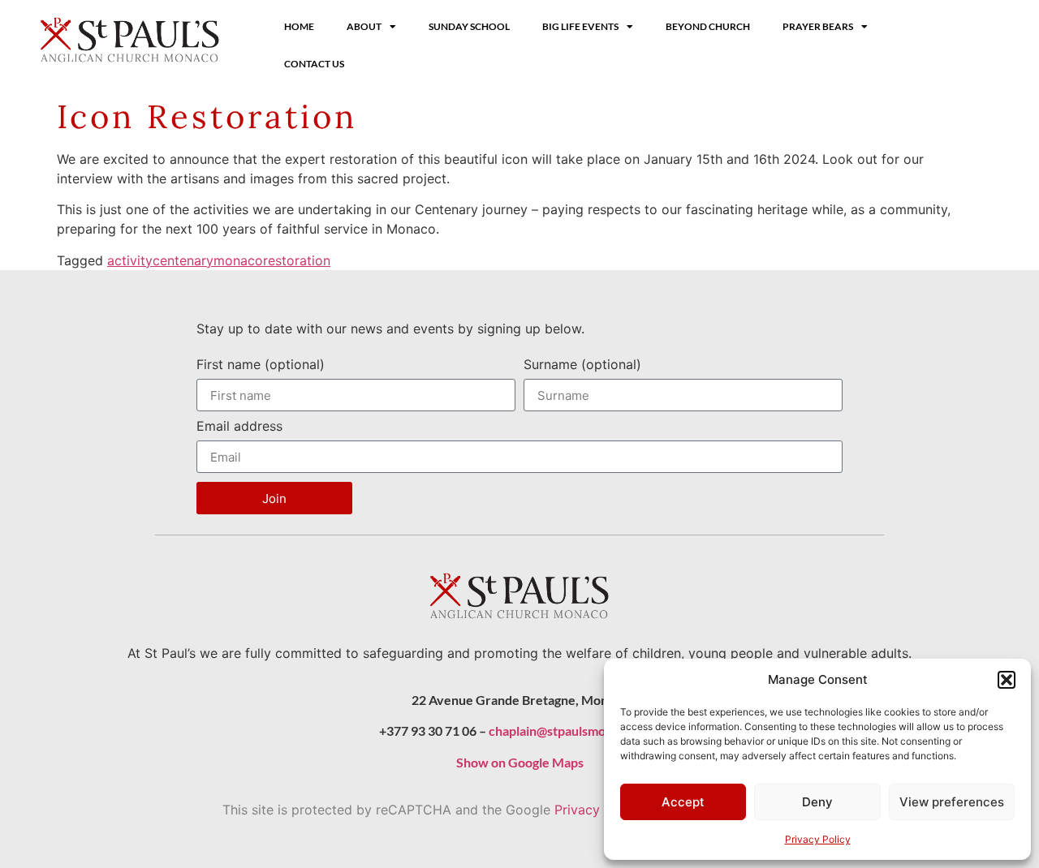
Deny (817, 802)
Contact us (314, 64)
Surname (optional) (582, 365)
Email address (239, 426)
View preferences (951, 802)
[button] (1006, 680)
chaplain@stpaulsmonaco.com (575, 730)
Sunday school (469, 26)
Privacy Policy (818, 839)
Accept (683, 802)
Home (299, 26)
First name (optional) (260, 365)
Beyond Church (708, 26)
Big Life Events (580, 26)
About (364, 26)
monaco (238, 260)
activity (130, 260)
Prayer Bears (817, 26)
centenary (183, 260)
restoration (296, 260)
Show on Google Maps (520, 762)
